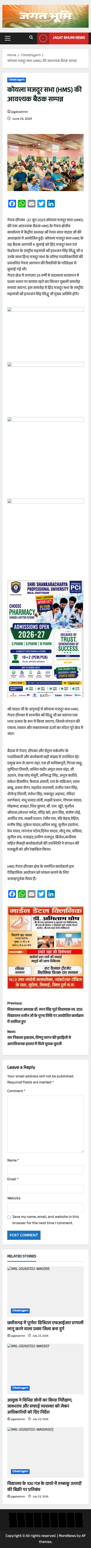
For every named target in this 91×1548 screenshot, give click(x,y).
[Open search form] (31, 38)
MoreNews (67, 1536)
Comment (16, 1091)
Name (13, 1161)
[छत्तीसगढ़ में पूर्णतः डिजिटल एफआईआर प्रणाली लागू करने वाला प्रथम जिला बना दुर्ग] (45, 1291)
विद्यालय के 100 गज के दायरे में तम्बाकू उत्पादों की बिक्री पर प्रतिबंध (44, 1487)
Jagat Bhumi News (69, 38)
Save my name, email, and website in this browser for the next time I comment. (45, 1220)
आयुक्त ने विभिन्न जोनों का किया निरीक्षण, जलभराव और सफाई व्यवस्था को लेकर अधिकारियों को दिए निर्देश (39, 1406)
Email (12, 1180)
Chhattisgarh (17, 80)
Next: (39, 1038)
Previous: (45, 1013)
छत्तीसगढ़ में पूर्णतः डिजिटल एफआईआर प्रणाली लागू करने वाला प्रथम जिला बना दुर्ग (45, 1326)
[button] (7, 38)
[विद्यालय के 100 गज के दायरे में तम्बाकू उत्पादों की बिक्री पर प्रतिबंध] (45, 1452)
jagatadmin (19, 112)
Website (13, 1199)
